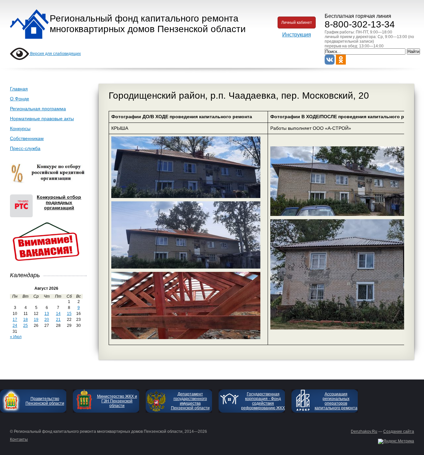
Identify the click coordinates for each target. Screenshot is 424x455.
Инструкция (296, 34)
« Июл (16, 336)
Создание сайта (398, 431)
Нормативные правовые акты (42, 118)
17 (15, 319)
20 (46, 319)
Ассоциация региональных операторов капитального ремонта (336, 401)
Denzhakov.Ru (364, 431)
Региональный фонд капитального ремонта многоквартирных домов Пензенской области (148, 23)
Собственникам (27, 138)
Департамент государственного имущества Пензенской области (190, 401)
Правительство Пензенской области (45, 401)
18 (25, 319)
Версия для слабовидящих (55, 53)
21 (58, 319)
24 (15, 325)
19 (36, 319)
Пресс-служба (25, 148)
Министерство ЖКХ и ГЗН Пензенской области (117, 401)
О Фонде (19, 98)
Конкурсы (20, 128)
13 (46, 313)
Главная (19, 88)
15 (69, 313)
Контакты (19, 439)
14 (58, 313)
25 (25, 325)
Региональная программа (38, 108)
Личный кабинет (296, 22)
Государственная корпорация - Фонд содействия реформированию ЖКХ (263, 401)
